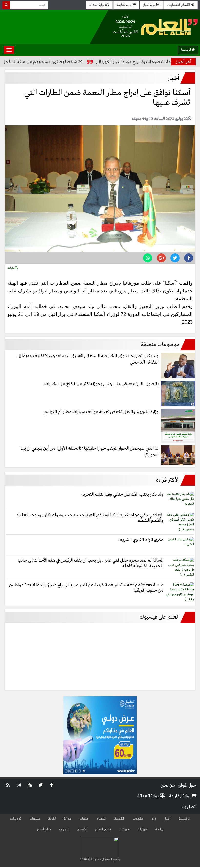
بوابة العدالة (97, 5)
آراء (154, 818)
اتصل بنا (189, 807)
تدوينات (15, 818)
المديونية (64, 829)
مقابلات (138, 818)
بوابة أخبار (149, 5)
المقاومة (119, 818)
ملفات (83, 818)
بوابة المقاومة (124, 5)
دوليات (142, 829)
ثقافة (52, 818)
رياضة (159, 829)
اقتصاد (101, 818)
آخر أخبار (183, 62)
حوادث (124, 829)
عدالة (67, 818)
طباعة (11, 268)
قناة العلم (44, 829)
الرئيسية (186, 50)
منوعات (34, 818)
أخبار (167, 818)
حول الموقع (187, 785)
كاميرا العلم (103, 829)
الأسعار (82, 829)
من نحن (167, 785)
